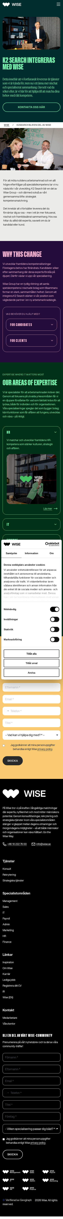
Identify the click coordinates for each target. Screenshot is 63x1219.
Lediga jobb (9, 980)
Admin (6, 924)
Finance (7, 942)
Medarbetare (10, 1018)
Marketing (8, 930)
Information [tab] (31, 553)
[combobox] (6, 711)
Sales (6, 907)
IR (4, 991)
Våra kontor (9, 1024)
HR (4, 936)
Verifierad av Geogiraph (19, 1200)
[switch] (54, 619)
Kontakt (8, 1010)
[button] (58, 4)
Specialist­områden (16, 893)
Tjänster (9, 861)
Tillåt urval (31, 663)
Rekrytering (9, 875)
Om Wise (8, 968)
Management (10, 901)
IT (4, 913)
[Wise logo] (13, 4)
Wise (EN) (8, 997)
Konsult (7, 869)
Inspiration (8, 962)
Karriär (6, 974)
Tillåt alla (31, 653)
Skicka (12, 761)
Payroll (6, 918)
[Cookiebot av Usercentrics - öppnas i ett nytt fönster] (45, 544)
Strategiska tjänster (13, 880)
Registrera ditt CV (12, 986)
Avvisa (31, 672)
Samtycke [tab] (11, 553)
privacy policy (44, 749)
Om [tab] (52, 553)
